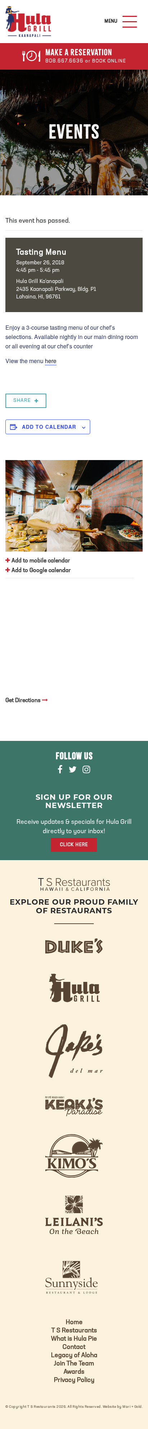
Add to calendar (49, 426)
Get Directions (23, 701)
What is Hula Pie (74, 1339)
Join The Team (74, 1364)
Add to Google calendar (40, 571)
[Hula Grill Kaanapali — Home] (28, 22)
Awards (74, 1372)
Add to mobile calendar (40, 561)
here (50, 361)
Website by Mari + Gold (122, 1407)
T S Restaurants (74, 1331)
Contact (74, 1347)
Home (74, 1322)
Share (22, 400)
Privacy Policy (74, 1380)
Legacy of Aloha (74, 1356)
